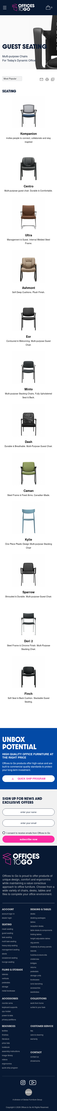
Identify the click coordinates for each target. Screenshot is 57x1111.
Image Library (7, 1055)
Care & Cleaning (36, 1034)
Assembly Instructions (11, 1051)
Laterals (5, 974)
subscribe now (28, 839)
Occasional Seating (9, 957)
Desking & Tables (40, 909)
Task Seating (7, 937)
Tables (32, 922)
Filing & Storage (12, 969)
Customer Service (41, 1026)
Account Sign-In (8, 913)
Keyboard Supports (9, 1007)
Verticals (5, 978)
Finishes (5, 1034)
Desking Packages (37, 917)
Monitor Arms (7, 1003)
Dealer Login (7, 917)
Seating (7, 924)
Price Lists (6, 1043)
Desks (32, 913)
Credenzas (34, 959)
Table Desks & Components (41, 930)
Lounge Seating (8, 962)
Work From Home (37, 1003)
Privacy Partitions (9, 1019)
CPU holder (6, 1011)
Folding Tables (35, 934)
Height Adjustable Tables (40, 938)
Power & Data (7, 1015)
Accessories (35, 987)
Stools (4, 953)
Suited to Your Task (37, 1007)
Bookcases (34, 979)
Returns (33, 967)
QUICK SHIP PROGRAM (31, 778)
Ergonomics (7, 1063)
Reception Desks (36, 926)
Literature (5, 1039)
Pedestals (34, 971)
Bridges (33, 963)
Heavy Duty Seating (9, 945)
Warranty (34, 1039)
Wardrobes (34, 992)
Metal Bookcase (8, 990)
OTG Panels (34, 942)
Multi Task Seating (9, 941)
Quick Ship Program (10, 1067)
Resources (8, 1026)
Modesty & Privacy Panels (41, 946)
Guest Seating (7, 933)
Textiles (5, 1030)
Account (8, 909)
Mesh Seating (7, 929)
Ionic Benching (36, 983)
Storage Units (35, 975)
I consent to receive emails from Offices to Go (28, 832)
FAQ (31, 1030)
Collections (38, 998)
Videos (4, 1059)
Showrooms (35, 1060)
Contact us (34, 1056)
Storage (5, 986)
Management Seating (10, 949)
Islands (33, 950)
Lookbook (6, 1047)
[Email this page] (41, 79)
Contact (36, 1052)
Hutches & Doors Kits (38, 955)
